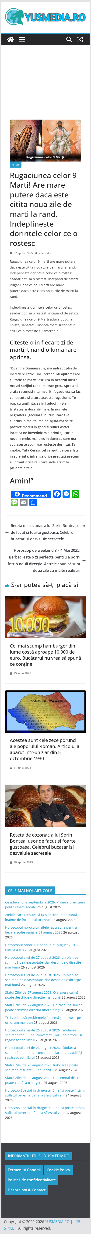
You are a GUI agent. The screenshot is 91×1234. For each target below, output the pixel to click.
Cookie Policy (58, 1169)
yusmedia (44, 253)
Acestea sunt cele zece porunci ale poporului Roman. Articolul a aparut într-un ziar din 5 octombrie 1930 (44, 749)
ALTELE (16, 164)
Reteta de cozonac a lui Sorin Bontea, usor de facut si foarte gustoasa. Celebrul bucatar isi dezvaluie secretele (48, 532)
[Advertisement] (45, 73)
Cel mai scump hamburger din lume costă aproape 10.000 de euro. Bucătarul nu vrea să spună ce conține (45, 655)
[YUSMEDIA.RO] (10, 39)
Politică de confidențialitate (32, 1179)
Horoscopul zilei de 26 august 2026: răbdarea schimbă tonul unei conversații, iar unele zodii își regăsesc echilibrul (43, 1035)
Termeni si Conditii (24, 1169)
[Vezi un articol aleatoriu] (80, 39)
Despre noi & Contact (27, 1190)
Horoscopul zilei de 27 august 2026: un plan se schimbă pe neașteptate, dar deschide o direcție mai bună (43, 962)
